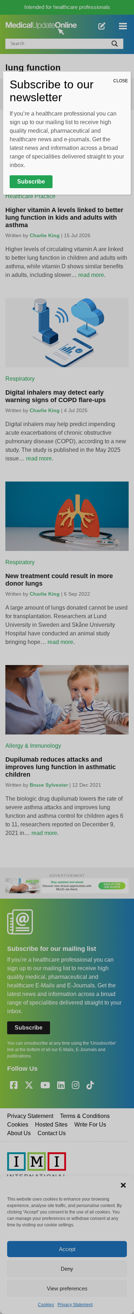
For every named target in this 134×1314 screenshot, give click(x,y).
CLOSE (120, 80)
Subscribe (31, 182)
